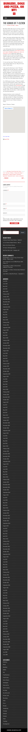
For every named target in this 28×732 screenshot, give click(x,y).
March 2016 (5, 446)
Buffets (4, 669)
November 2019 (6, 348)
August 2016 (6, 433)
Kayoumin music (11, 175)
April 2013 (5, 536)
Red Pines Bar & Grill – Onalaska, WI (11, 250)
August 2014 (6, 495)
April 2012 (5, 567)
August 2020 (6, 330)
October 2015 (6, 458)
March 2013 (5, 538)
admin (17, 25)
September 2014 (6, 492)
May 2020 (5, 332)
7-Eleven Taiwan (12, 174)
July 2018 (5, 379)
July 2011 (5, 590)
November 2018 (6, 368)
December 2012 (6, 546)
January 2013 (6, 544)
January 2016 (6, 451)
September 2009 (6, 647)
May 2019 (5, 355)
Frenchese (19, 174)
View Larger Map (6, 136)
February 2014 (6, 510)
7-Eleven (12, 172)
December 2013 (6, 515)
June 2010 (5, 623)
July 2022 (5, 281)
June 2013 (5, 531)
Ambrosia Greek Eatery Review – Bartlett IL (12, 240)
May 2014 (5, 502)
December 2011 (6, 577)
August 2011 (5, 587)
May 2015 (5, 471)
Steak (4, 718)
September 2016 (6, 430)
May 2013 (5, 533)
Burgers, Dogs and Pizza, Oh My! (14, 7)
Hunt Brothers (19, 85)
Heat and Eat (6, 685)
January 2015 (6, 482)
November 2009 (6, 641)
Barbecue (5, 662)
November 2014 (6, 487)
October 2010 (6, 613)
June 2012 (5, 562)
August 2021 (6, 309)
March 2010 (5, 631)
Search (4, 230)
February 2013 (6, 541)
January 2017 (6, 420)
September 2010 (6, 616)
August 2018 (6, 376)
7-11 (4, 172)
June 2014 (5, 500)
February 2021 (6, 322)
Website (5, 213)
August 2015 (6, 464)
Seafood (5, 713)
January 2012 (6, 574)
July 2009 (5, 652)
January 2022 (6, 296)
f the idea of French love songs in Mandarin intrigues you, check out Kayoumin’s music (13, 52)
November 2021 (6, 301)
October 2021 (6, 304)
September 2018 (6, 374)
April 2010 (5, 628)
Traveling (5, 721)
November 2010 (6, 610)
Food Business (6, 674)
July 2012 (5, 559)
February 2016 (6, 448)
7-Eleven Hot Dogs (18, 172)
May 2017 (5, 410)
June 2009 (5, 654)
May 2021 (5, 314)
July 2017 (5, 404)
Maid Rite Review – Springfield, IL (17, 273)
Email (5, 208)
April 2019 (5, 358)
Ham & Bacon (6, 680)
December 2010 (6, 608)
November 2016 (6, 425)
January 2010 (6, 636)
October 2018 (6, 371)
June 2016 (5, 438)
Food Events (6, 677)
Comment (6, 190)
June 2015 (5, 469)
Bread (4, 664)
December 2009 (6, 639)
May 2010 (5, 626)
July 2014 (5, 497)
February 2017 (6, 417)
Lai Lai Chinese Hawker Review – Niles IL (12, 242)
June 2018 (5, 381)
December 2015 (6, 453)
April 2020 (5, 335)
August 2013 (6, 525)
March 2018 (5, 389)
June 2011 (5, 592)
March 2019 (5, 361)
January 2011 (6, 605)
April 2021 (5, 317)
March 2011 (5, 600)
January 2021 (6, 325)
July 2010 (5, 621)
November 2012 (6, 549)
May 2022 (5, 286)
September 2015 (6, 461)
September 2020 (6, 327)
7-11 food (7, 172)
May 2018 (5, 384)
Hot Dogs (9, 171)
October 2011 (6, 582)
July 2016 (5, 435)
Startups (5, 716)
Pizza (20, 171)
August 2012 (6, 556)
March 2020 (5, 337)
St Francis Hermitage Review (9, 247)
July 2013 (5, 528)
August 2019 (6, 350)
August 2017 (6, 402)
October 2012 (6, 551)
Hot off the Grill (14, 171)
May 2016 (5, 440)
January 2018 (6, 394)
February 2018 (6, 392)
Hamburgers (5, 682)
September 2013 (6, 523)
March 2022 (5, 291)
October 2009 (6, 644)
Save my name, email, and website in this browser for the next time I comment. (13, 219)
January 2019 (6, 366)
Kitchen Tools (6, 695)
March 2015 (5, 477)
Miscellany (5, 698)
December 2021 (6, 299)
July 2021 (5, 312)
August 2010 (6, 618)
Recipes (5, 705)
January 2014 (6, 513)
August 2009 (6, 649)
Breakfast (5, 667)
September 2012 (6, 554)
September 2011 (6, 585)
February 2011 (6, 603)
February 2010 (6, 634)
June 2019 (5, 353)
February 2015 (6, 479)
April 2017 (5, 412)
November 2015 (6, 456)
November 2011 (6, 580)
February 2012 (6, 572)
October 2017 (6, 399)
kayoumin (5, 175)
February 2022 (6, 294)
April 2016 (5, 443)
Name (4, 204)
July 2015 (5, 466)
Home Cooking (6, 687)
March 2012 (5, 569)
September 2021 (6, 307)
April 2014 (5, 505)
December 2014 (6, 484)
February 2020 (6, 340)
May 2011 (5, 595)
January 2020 (6, 343)
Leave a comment (19, 175)
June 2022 (5, 283)
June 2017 (5, 407)
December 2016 (6, 422)
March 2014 (5, 507)
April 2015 (5, 474)
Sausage (5, 711)
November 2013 (6, 518)
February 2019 (6, 363)
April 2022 (5, 288)
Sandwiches (5, 708)
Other (4, 700)
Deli (4, 672)
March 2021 (5, 319)
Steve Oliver (5, 269)
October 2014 (6, 489)
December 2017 (6, 397)
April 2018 (5, 386)
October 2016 (6, 428)
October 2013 (6, 520)
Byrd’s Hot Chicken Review (9, 245)
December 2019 (6, 345)
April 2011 (5, 598)
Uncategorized (6, 723)
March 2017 (5, 415)
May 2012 (5, 564)
